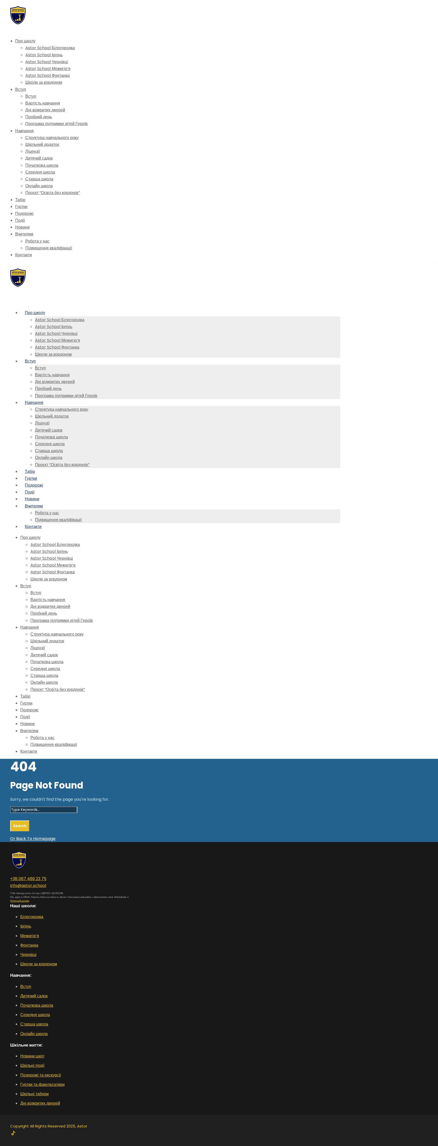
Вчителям (24, 234)
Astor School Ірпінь (44, 55)
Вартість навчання (42, 103)
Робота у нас (37, 241)
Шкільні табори (34, 1094)
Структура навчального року (52, 138)
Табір (20, 200)
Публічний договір (19, 900)
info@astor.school (28, 885)
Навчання (24, 131)
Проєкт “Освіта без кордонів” (52, 193)
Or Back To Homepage (33, 839)
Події (20, 220)
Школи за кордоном (43, 82)
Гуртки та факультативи (42, 1084)
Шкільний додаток (42, 144)
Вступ (20, 89)
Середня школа (40, 172)
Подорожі (24, 213)
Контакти (23, 255)
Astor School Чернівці (46, 62)
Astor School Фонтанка (47, 75)
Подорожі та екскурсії (40, 1075)
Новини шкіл (32, 1056)
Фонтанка (29, 945)
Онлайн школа (39, 186)
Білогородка (31, 917)
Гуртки (21, 207)
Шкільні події (32, 1065)
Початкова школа (41, 165)
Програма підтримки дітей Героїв (56, 124)
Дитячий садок (39, 158)
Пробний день (38, 117)
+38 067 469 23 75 (28, 879)
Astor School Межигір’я (47, 69)
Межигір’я (29, 936)
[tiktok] (13, 1133)
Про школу (25, 41)
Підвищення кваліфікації (48, 248)
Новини (22, 227)
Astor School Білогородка (50, 48)
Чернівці (28, 954)
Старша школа (39, 179)
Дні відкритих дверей (45, 110)
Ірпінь (25, 926)
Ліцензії (32, 151)
